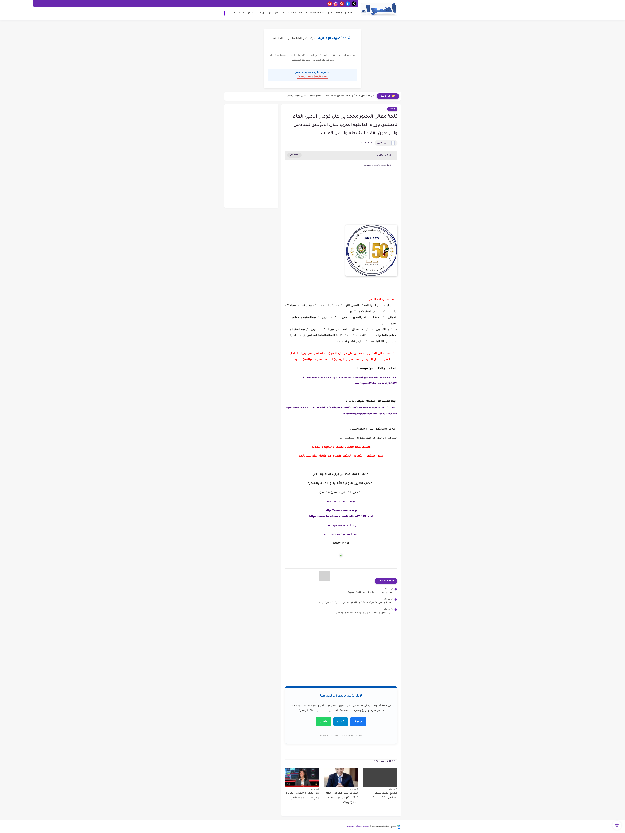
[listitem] (341, 431)
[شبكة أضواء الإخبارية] (378, 9)
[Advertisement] (341, 201)
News (392, 109)
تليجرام (340, 721)
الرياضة (303, 13)
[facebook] (348, 3)
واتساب (323, 721)
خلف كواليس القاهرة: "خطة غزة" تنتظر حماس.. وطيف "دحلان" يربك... (355, 603)
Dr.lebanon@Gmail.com (312, 76)
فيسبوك (358, 721)
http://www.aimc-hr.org (341, 510)
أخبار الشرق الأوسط (321, 13)
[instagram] (335, 3)
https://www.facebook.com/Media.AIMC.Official (341, 516)
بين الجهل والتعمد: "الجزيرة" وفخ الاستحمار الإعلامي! (364, 613)
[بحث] (226, 13)
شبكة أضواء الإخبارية (358, 826)
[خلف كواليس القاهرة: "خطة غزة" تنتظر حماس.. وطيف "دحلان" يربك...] (341, 777)
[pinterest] (342, 3)
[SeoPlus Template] (399, 826)
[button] (341, 428)
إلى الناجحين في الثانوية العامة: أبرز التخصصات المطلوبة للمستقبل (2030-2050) (330, 96)
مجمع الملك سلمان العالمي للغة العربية (370, 592)
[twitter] (354, 3)
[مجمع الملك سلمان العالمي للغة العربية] (380, 777)
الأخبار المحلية (344, 13)
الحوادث (291, 13)
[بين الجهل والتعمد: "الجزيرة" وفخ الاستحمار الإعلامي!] (302, 777)
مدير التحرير (383, 143)
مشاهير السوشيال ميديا (270, 13)
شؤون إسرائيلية (243, 13)
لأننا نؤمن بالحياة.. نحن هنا (377, 165)
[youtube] (329, 3)
